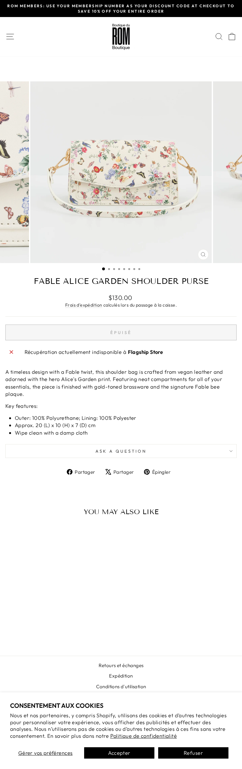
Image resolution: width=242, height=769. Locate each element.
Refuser (193, 752)
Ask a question (121, 451)
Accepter (119, 752)
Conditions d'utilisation (121, 687)
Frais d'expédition (83, 305)
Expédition (121, 676)
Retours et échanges (121, 665)
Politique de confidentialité (143, 735)
